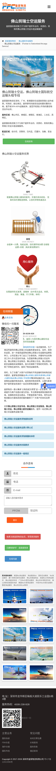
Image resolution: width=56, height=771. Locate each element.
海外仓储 (6, 747)
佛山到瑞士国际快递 (33, 375)
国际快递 (6, 738)
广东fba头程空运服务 (26, 580)
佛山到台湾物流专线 (43, 580)
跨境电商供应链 (28, 347)
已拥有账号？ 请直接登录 (17, 548)
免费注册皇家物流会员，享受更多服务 (23, 537)
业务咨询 (8, 317)
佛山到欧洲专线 (11, 580)
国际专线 (6, 751)
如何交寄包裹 (35, 738)
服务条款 (34, 747)
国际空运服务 (43, 576)
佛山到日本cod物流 (21, 585)
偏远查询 (34, 751)
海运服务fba (32, 576)
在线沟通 (13, 559)
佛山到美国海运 (32, 578)
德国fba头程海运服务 (26, 583)
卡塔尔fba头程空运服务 (44, 583)
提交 (15, 520)
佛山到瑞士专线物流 (22, 378)
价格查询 (34, 742)
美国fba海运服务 (20, 576)
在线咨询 (28, 141)
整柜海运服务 (7, 585)
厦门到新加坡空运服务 (17, 578)
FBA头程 (6, 742)
